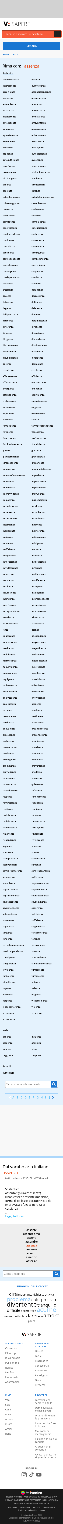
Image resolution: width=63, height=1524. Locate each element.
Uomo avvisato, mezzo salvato (43, 1409)
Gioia (38, 1380)
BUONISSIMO (32, 1503)
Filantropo (11, 1353)
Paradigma (41, 1375)
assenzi (31, 1253)
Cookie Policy (49, 1507)
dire (13, 1294)
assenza (31, 1245)
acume (46, 1309)
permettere (28, 1311)
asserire (31, 1261)
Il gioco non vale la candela (46, 1440)
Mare (8, 1414)
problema (19, 1299)
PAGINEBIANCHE (21, 1500)
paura (31, 1321)
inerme (8, 1316)
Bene (8, 1433)
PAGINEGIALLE (30, 1497)
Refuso (9, 1367)
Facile (38, 1356)
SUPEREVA (44, 1503)
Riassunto (41, 1370)
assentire (31, 1242)
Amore (9, 1419)
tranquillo (46, 1305)
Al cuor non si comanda (43, 1448)
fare (32, 1316)
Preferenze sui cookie (27, 1510)
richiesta (38, 1294)
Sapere (21, 24)
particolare (20, 1316)
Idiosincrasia (12, 1358)
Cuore (8, 1424)
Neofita (9, 1372)
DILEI (45, 1500)
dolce (36, 1299)
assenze (31, 1249)
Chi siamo (12, 1507)
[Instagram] (24, 1474)
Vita (7, 1400)
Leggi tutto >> (14, 1216)
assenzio (31, 1257)
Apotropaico (12, 1382)
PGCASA (9, 1500)
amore (51, 1315)
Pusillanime (12, 1362)
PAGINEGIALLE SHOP (47, 1497)
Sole (7, 1404)
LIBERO (9, 1497)
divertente (22, 1304)
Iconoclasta (11, 1377)
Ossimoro (10, 1348)
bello (39, 1316)
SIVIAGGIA (53, 1500)
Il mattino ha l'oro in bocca (45, 1425)
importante (24, 1294)
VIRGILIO (18, 1497)
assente (31, 1230)
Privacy (36, 1507)
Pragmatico (41, 1361)
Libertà (39, 1351)
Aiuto (42, 1510)
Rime (15, 54)
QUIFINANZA (19, 1503)
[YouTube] (39, 1474)
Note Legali (25, 1507)
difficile (13, 1310)
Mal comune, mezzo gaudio (43, 1432)
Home (6, 54)
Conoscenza (42, 1365)
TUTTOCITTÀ (35, 1500)
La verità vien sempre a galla (43, 1401)
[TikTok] (31, 1474)
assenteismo (31, 1234)
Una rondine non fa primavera (45, 1417)
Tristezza (40, 1385)
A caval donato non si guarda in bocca (46, 1456)
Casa (8, 1409)
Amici (8, 1429)
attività (49, 1294)
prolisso (48, 1299)
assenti (31, 1238)
